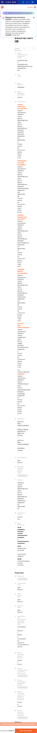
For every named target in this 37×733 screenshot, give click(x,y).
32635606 (19, 374)
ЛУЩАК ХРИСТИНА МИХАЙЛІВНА (19, 106)
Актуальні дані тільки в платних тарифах (18, 724)
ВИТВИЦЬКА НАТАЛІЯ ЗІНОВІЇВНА (19, 163)
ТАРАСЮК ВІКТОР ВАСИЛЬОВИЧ (19, 271)
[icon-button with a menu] (35, 7)
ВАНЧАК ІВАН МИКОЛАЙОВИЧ (19, 325)
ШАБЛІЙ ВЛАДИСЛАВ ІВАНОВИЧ (19, 217)
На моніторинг (26, 730)
